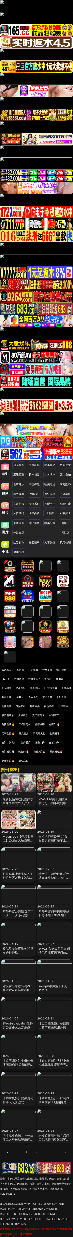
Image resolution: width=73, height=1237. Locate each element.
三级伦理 (18, 474)
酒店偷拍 (33, 697)
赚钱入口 (24, 760)
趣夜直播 (35, 706)
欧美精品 (49, 465)
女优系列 (34, 503)
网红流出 (49, 494)
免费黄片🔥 (8, 760)
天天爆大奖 (39, 733)
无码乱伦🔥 (8, 733)
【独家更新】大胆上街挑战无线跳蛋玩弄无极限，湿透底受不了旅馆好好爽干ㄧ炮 (54, 1066)
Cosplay (50, 474)
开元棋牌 (33, 670)
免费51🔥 (54, 724)
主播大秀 (47, 697)
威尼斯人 (7, 670)
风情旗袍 (18, 513)
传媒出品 (18, 532)
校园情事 (34, 542)
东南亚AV (65, 484)
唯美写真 (49, 523)
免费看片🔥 (8, 724)
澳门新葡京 (8, 715)
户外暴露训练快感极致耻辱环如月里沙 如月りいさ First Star (54, 915)
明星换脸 (34, 513)
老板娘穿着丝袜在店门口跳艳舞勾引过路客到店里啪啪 (54, 1139)
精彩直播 (7, 697)
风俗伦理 (65, 542)
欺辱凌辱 (18, 494)
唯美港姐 (49, 484)
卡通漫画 (18, 523)
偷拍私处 (21, 706)
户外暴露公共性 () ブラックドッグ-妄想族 (18, 913)
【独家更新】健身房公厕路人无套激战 (18, 1100)
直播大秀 (54, 742)
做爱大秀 (40, 742)
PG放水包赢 (50, 688)
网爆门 (65, 523)
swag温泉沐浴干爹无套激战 (53, 988)
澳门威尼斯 (8, 751)
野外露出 (65, 494)
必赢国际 (21, 688)
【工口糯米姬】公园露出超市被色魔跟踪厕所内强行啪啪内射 (54, 1027)
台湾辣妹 (18, 484)
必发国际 (63, 706)
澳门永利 (61, 670)
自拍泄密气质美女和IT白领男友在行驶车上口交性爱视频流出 (54, 840)
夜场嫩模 (49, 706)
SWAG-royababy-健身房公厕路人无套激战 (18, 1025)
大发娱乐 (23, 715)
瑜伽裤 (50, 513)
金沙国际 (54, 733)
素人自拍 (65, 474)
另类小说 (18, 552)
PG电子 (6, 679)
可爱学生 (49, 503)
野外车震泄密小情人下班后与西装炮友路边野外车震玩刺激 (18, 877)
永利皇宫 (54, 715)
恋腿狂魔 (65, 503)
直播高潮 (66, 688)
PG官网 (20, 670)
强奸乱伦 (34, 465)
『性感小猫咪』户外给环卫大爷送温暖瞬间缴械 (18, 1139)
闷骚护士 (65, 513)
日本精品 (34, 474)
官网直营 (47, 670)
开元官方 (24, 733)
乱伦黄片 (7, 706)
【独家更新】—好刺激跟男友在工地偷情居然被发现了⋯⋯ (54, 1102)
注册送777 (34, 679)
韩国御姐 (34, 484)
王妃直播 (61, 697)
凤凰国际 (35, 688)
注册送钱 (19, 679)
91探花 (34, 494)
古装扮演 (18, 503)
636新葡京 (25, 724)
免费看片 (26, 742)
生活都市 (18, 542)
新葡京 (59, 679)
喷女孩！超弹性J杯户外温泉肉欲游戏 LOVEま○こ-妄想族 (54, 877)
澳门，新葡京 (9, 742)
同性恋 (65, 532)
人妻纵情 (49, 542)
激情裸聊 (40, 724)
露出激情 (34, 523)
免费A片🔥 (39, 751)
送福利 (48, 679)
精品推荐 (18, 465)
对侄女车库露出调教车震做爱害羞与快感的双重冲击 (18, 990)
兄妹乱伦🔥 (56, 751)
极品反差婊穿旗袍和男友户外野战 (18, 950)
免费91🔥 (23, 751)
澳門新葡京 (38, 715)
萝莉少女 (65, 465)
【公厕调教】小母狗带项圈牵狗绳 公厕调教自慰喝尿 (18, 1064)
